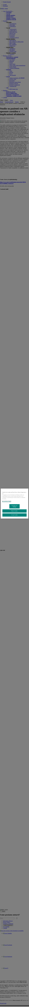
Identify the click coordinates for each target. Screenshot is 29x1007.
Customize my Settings (14, 506)
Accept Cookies (14, 514)
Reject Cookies (14, 510)
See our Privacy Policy (6, 501)
